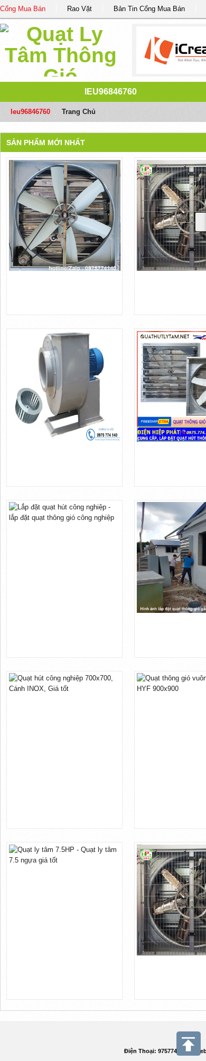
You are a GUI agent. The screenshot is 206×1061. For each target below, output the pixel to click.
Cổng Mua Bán (22, 9)
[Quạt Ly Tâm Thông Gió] (60, 48)
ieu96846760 (111, 91)
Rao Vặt (79, 9)
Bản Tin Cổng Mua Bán (149, 9)
